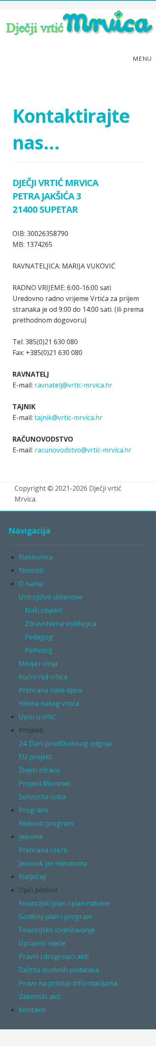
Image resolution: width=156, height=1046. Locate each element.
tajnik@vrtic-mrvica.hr (68, 417)
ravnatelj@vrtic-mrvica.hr (73, 385)
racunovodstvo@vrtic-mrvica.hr (83, 450)
